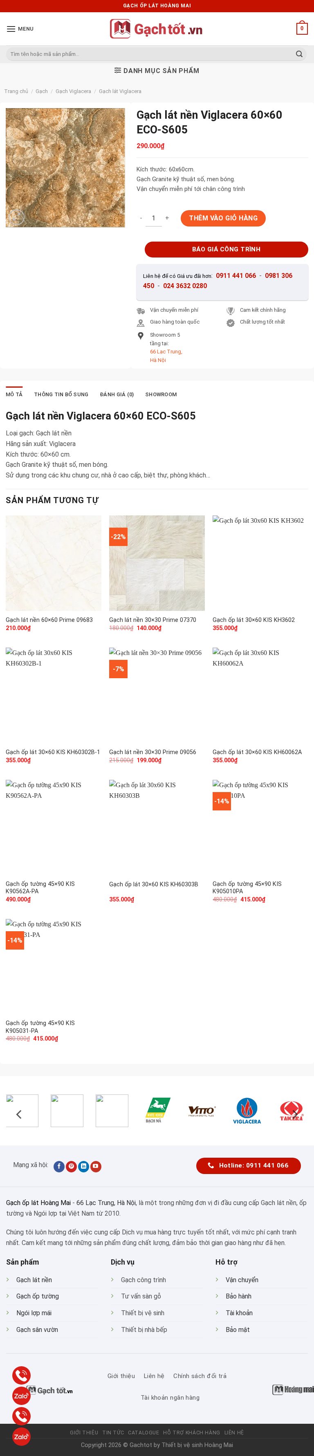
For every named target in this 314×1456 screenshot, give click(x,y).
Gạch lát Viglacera (120, 91)
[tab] (14, 394)
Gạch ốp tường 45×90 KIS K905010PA (247, 888)
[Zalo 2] (21, 1436)
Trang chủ (16, 91)
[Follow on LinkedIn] (83, 1166)
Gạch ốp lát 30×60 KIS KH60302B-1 (53, 752)
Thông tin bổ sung (61, 394)
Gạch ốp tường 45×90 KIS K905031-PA (40, 1027)
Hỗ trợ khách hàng (191, 1433)
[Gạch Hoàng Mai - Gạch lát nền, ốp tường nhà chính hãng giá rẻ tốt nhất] (157, 28)
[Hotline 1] (21, 1375)
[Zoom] (17, 217)
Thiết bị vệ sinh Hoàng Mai (197, 1445)
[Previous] (19, 1114)
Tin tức (113, 1433)
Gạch (42, 91)
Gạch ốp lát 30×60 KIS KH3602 (254, 620)
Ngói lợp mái (34, 1313)
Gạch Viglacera (73, 91)
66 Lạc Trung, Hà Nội (106, 1203)
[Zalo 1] (21, 1396)
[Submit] (299, 54)
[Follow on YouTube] (95, 1166)
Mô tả (14, 394)
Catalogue (143, 1433)
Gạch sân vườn (37, 1330)
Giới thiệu (84, 1433)
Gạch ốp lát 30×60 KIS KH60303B (153, 884)
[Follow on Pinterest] (71, 1166)
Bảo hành (238, 1296)
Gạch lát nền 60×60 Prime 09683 (49, 620)
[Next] (294, 1114)
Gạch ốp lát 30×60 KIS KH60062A (257, 752)
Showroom (161, 394)
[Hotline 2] (21, 1416)
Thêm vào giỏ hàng (223, 218)
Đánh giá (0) (117, 394)
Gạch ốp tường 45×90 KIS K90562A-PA (40, 888)
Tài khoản (239, 1313)
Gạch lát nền (34, 1280)
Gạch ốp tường (37, 1296)
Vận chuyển (242, 1280)
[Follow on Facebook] (59, 1166)
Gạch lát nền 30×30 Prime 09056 (152, 752)
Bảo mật (238, 1330)
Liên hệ (234, 1433)
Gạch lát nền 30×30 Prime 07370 (152, 620)
